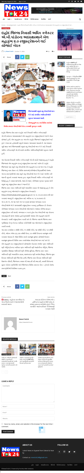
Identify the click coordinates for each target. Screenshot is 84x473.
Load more (69, 117)
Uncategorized (11, 25)
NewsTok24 (9, 51)
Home (3, 25)
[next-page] (6, 372)
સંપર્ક (75, 465)
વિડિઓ (53, 465)
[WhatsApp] (27, 57)
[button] (79, 19)
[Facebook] (69, 1)
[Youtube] (81, 1)
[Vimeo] (78, 1)
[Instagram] (72, 1)
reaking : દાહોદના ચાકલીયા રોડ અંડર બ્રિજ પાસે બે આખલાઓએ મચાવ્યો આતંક (13, 302)
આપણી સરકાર (45, 465)
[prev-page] (3, 372)
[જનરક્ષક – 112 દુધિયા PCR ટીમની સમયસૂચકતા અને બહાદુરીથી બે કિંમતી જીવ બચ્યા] (61, 78)
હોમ (32, 465)
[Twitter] (75, 1)
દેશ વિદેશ (69, 465)
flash (9, 276)
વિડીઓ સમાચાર (61, 465)
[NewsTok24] (3, 51)
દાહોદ (37, 465)
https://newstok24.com (25, 322)
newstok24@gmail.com (39, 457)
